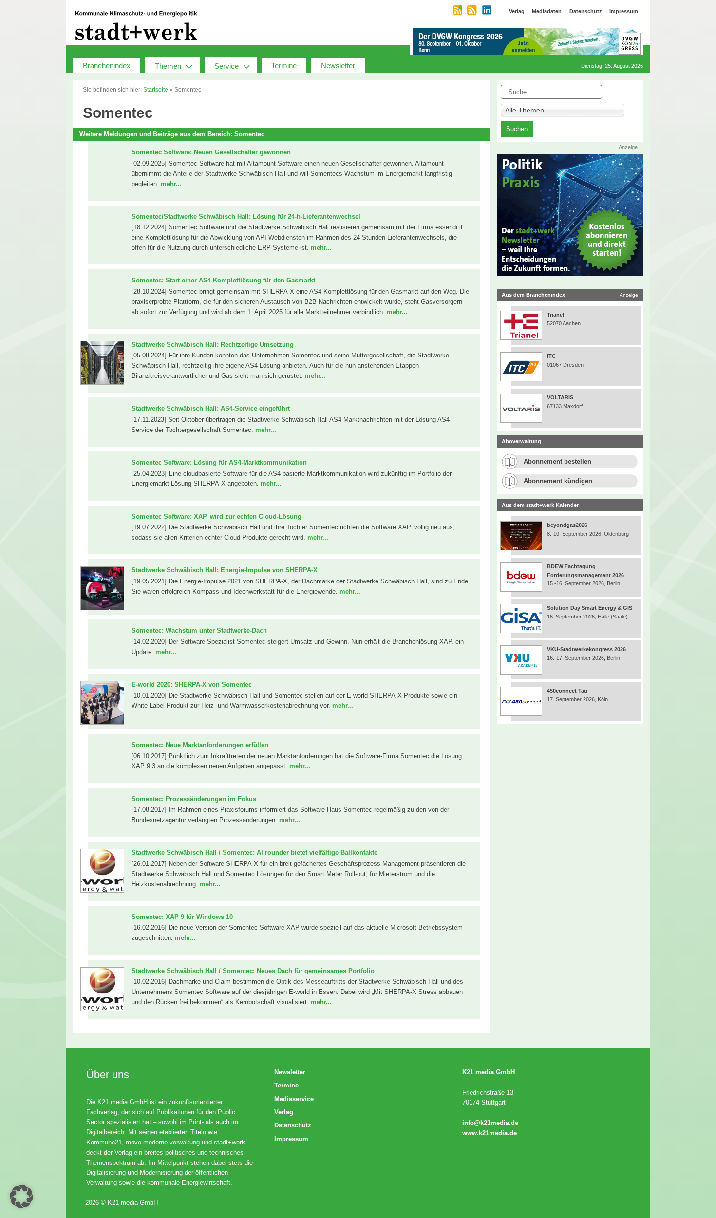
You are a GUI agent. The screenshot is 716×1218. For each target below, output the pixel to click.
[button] (21, 1196)
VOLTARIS (560, 397)
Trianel (555, 315)
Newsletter (338, 65)
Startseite (155, 89)
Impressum (291, 1139)
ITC (551, 356)
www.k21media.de (489, 1133)
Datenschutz (292, 1125)
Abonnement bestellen (557, 461)
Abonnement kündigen (558, 481)
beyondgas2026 (568, 525)
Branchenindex (107, 65)
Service (226, 66)
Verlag (283, 1112)
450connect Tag (567, 690)
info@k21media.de (490, 1122)
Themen (168, 66)
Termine (284, 65)
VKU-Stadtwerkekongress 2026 (587, 649)
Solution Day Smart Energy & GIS (589, 608)
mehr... (171, 183)
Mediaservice (294, 1099)
